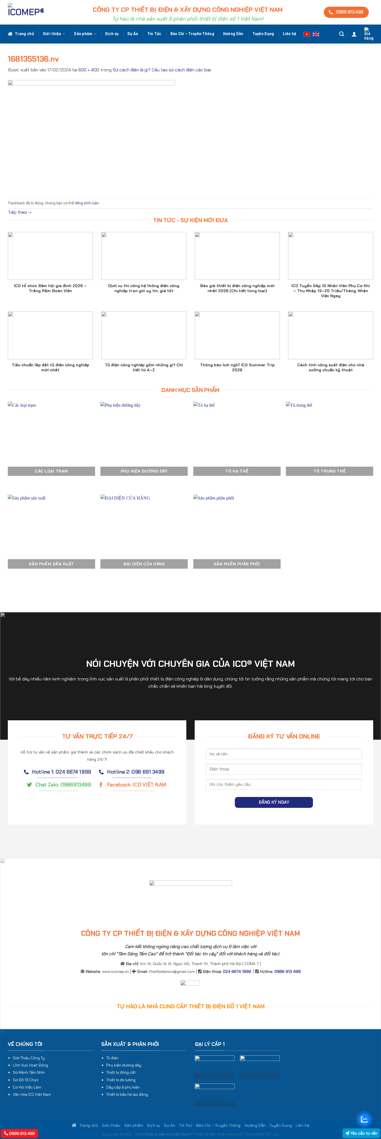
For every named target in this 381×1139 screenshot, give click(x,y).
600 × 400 (88, 70)
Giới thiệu (52, 33)
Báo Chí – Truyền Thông (192, 33)
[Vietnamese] (306, 33)
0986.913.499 (21, 1133)
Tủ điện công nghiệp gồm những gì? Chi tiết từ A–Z (144, 367)
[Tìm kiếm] (341, 34)
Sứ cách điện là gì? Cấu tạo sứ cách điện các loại (162, 70)
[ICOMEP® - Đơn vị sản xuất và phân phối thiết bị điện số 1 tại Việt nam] (26, 12)
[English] (315, 33)
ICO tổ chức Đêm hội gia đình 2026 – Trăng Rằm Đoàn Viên (50, 288)
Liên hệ (289, 33)
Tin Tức (154, 33)
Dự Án (132, 33)
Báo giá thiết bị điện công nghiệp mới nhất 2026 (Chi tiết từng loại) (237, 288)
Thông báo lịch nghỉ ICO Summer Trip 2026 (237, 367)
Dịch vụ (112, 33)
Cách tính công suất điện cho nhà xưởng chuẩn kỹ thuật (330, 367)
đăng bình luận (87, 203)
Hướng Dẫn (233, 33)
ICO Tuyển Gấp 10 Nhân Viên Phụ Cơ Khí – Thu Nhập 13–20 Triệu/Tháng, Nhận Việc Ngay (330, 290)
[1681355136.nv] (91, 135)
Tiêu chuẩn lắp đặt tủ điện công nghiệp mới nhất (50, 367)
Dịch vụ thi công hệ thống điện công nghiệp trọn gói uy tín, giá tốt (143, 288)
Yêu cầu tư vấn (363, 1133)
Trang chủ (24, 33)
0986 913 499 (287, 971)
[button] (354, 34)
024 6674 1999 (237, 971)
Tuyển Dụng (263, 33)
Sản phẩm (83, 33)
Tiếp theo (20, 212)
